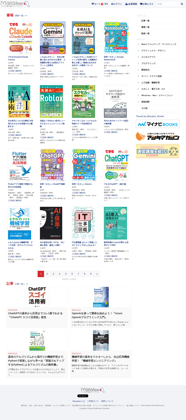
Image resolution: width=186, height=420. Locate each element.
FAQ (30, 405)
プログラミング (148, 63)
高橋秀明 (27, 193)
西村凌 (15, 195)
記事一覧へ (20, 284)
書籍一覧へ (20, 15)
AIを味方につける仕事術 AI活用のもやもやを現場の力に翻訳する (20, 123)
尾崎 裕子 (75, 129)
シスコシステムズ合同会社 (113, 129)
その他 (144, 108)
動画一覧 (145, 33)
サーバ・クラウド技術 (151, 76)
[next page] (97, 274)
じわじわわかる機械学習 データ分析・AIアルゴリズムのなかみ (20, 245)
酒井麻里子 (60, 132)
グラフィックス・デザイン (153, 50)
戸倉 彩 (51, 253)
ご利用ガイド (93, 401)
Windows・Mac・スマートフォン (157, 95)
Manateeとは (79, 401)
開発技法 (145, 70)
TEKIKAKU (44, 193)
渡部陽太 (19, 197)
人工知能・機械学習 (14, 71)
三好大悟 (75, 71)
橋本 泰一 (11, 254)
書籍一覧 (145, 27)
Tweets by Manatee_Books (150, 116)
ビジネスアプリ (148, 57)
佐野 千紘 (62, 251)
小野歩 (74, 251)
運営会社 (24, 405)
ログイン (117, 4)
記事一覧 (145, 20)
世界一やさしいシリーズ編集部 (115, 65)
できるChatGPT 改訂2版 (115, 184)
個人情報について (132, 405)
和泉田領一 (12, 193)
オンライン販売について (61, 405)
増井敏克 (88, 251)
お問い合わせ (38, 405)
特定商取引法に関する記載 (81, 405)
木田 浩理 (11, 132)
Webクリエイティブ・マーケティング (158, 44)
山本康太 (43, 71)
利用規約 (48, 405)
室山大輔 (29, 195)
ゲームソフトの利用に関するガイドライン (108, 405)
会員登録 (132, 4)
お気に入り (148, 4)
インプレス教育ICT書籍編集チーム (116, 251)
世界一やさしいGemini (82, 184)
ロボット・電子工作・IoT (153, 89)
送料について (107, 401)
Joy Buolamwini (45, 251)
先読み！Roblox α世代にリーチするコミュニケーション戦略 (52, 123)
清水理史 (11, 65)
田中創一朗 (44, 132)
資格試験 (145, 102)
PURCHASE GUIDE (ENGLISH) (152, 405)
